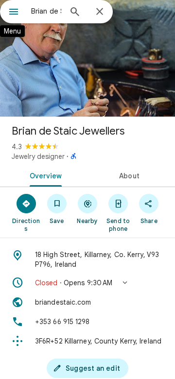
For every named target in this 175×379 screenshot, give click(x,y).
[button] (87, 283)
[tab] (44, 175)
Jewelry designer (38, 156)
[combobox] (46, 11)
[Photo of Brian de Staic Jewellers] (87, 58)
